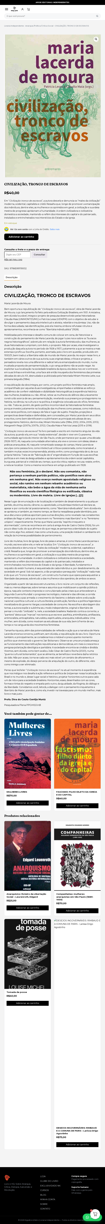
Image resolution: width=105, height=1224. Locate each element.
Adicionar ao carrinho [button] (27, 803)
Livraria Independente (14, 26)
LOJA (43, 1176)
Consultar (39, 254)
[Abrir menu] (6, 9)
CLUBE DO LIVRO (49, 1181)
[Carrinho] (28, 9)
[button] (96, 39)
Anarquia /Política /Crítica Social (39, 26)
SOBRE (44, 1204)
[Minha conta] (22, 9)
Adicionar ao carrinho (21, 237)
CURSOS (44, 1190)
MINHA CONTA (47, 1199)
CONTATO (45, 1209)
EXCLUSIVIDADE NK (50, 1186)
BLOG (43, 1195)
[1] (81, 495)
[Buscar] (97, 16)
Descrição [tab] (12, 277)
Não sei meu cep (13, 259)
